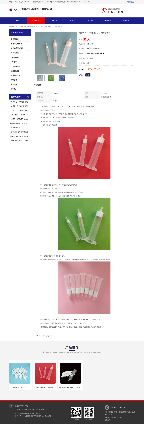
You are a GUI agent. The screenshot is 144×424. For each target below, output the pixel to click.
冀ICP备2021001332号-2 (36, 409)
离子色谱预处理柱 (17, 48)
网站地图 (48, 416)
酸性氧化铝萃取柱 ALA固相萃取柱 (20, 136)
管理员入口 (40, 416)
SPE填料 (14, 62)
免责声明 (34, 416)
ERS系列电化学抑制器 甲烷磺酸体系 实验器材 (20, 102)
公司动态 (90, 20)
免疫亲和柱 (15, 53)
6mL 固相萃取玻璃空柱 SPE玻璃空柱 (47, 387)
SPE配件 (14, 80)
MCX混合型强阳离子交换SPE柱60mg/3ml (20, 132)
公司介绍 (72, 20)
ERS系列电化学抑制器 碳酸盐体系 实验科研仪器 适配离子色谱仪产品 (20, 106)
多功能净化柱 (15, 75)
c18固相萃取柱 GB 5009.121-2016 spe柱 (20, 115)
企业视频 (53, 20)
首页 (17, 26)
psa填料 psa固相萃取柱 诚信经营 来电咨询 (20, 140)
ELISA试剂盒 (15, 66)
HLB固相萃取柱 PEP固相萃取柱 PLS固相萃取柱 (24, 387)
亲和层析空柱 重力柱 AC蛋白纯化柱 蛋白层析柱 (20, 123)
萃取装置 (14, 84)
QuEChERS (15, 57)
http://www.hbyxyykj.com (44, 336)
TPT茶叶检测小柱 (15, 128)
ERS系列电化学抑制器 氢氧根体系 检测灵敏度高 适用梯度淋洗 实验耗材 (20, 110)
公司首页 (17, 20)
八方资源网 (26, 416)
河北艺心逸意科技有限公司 (23, 413)
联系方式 (126, 20)
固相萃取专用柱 (16, 44)
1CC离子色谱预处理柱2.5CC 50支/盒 (20, 119)
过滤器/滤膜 (15, 71)
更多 (28, 97)
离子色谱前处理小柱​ (71, 387)
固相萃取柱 (32, 26)
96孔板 (13, 89)
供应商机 (35, 20)
